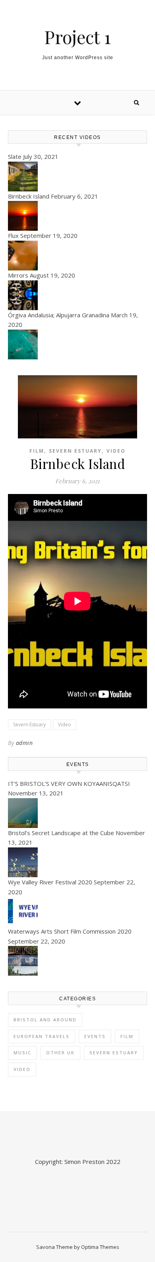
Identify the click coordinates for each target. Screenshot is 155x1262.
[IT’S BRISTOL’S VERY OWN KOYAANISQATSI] (77, 813)
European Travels (42, 1036)
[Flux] (77, 255)
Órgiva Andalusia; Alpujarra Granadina (58, 315)
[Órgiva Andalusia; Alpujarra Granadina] (77, 344)
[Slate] (77, 176)
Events (95, 1036)
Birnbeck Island (28, 196)
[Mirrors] (77, 295)
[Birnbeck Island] (77, 216)
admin (24, 743)
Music (22, 1053)
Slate (14, 156)
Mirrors (18, 275)
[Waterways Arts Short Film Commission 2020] (77, 961)
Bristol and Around (45, 1020)
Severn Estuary (75, 451)
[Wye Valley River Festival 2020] (77, 911)
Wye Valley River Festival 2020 (50, 882)
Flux (13, 235)
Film (36, 451)
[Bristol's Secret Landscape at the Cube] (77, 862)
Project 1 (77, 37)
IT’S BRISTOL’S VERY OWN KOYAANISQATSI (69, 783)
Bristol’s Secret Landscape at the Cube (61, 833)
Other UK (60, 1053)
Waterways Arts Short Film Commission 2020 (70, 931)
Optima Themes (100, 1246)
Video (116, 451)
